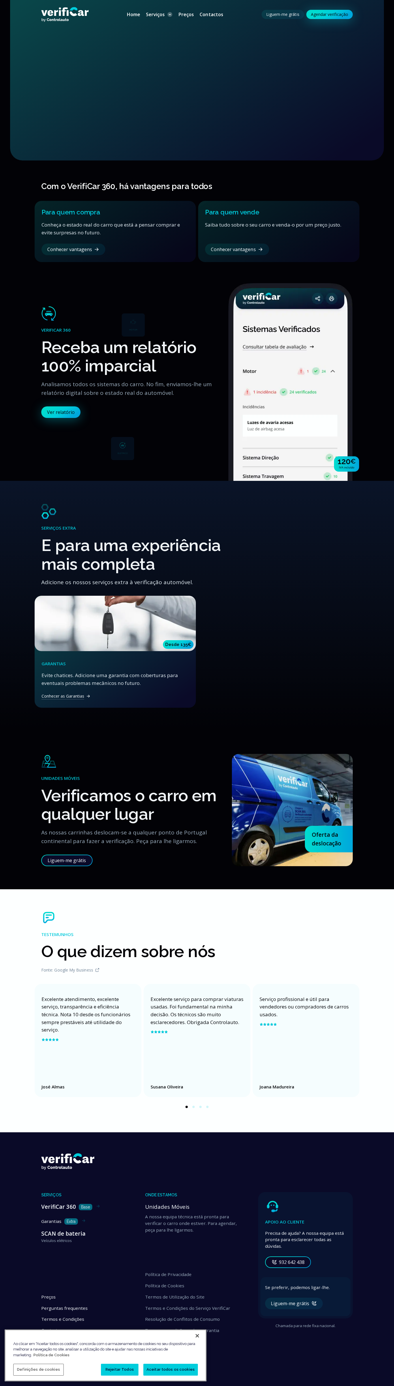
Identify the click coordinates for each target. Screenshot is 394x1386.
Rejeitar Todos (120, 1369)
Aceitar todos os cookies (171, 1369)
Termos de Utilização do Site (174, 1297)
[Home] (65, 14)
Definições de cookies (38, 1369)
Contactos (211, 14)
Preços (186, 14)
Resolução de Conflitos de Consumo (182, 1319)
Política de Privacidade (168, 1274)
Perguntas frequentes (64, 1308)
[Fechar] (197, 1335)
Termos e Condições (62, 1319)
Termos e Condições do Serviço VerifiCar (187, 1308)
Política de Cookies (164, 1285)
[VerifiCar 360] (290, 479)
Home (133, 14)
